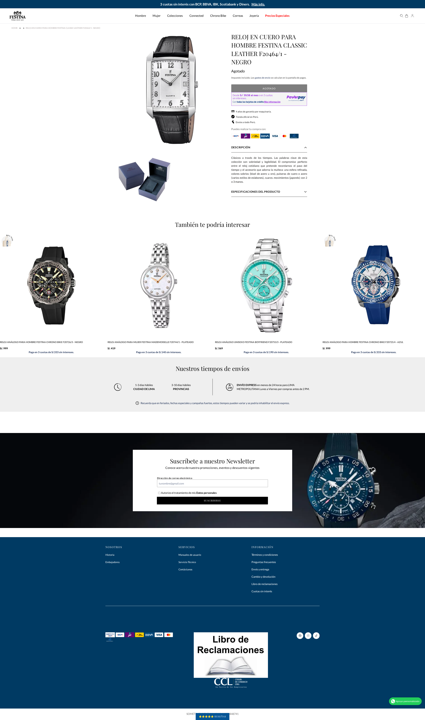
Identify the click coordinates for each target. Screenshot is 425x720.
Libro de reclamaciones (265, 583)
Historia (109, 554)
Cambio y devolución (263, 576)
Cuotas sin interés (262, 591)
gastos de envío (262, 77)
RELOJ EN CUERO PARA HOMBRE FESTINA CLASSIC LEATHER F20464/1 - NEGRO (63, 28)
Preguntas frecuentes (264, 562)
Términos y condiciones (265, 554)
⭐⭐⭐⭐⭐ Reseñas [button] (212, 716)
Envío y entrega (260, 569)
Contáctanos (185, 569)
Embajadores (112, 562)
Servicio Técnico (187, 562)
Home (14, 28)
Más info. (258, 4)
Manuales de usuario (189, 554)
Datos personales (206, 492)
